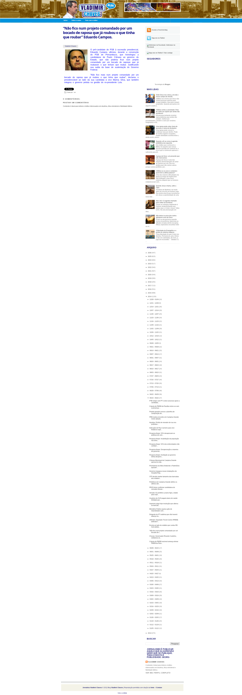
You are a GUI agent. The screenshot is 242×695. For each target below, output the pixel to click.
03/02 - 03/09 (154, 599)
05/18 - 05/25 (154, 559)
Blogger (167, 84)
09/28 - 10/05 (154, 343)
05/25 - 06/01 (154, 555)
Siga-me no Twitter (158, 38)
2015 (150, 293)
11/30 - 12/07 (154, 314)
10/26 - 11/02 (154, 332)
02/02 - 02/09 (154, 614)
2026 (150, 253)
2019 (150, 278)
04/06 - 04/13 (154, 581)
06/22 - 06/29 (154, 394)
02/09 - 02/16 (154, 610)
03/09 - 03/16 (154, 595)
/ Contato (159, 687)
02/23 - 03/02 (154, 603)
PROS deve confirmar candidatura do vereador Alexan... (162, 488)
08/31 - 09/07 (154, 358)
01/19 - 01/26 (154, 621)
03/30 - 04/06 (154, 584)
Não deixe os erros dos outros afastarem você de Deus (166, 216)
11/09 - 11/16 (154, 325)
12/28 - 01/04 (154, 299)
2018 (150, 282)
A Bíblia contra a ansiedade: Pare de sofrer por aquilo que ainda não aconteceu (168, 111)
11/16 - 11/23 (154, 321)
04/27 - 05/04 (154, 570)
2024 (150, 260)
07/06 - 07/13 (154, 387)
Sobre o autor (76, 20)
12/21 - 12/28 (154, 303)
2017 (150, 285)
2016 (150, 289)
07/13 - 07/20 (154, 383)
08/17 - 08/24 (154, 365)
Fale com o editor (91, 20)
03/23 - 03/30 (154, 588)
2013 (150, 633)
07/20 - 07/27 (154, 380)
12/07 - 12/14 (154, 310)
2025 (150, 256)
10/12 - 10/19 (154, 336)
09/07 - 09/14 (154, 354)
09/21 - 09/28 (154, 347)
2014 (150, 296)
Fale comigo (168, 53)
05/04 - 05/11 (154, 566)
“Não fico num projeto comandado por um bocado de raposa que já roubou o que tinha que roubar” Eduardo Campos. (99, 32)
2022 (150, 267)
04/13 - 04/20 (154, 577)
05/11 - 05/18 (154, 563)
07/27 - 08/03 (154, 376)
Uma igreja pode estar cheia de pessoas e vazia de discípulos (166, 127)
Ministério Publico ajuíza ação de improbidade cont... (160, 510)
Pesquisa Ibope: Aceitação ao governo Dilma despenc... (162, 456)
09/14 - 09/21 (154, 350)
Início (65, 20)
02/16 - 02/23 (154, 606)
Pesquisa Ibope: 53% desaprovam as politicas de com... (162, 434)
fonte (152, 687)
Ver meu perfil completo (158, 673)
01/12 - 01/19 (154, 625)
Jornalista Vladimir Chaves (92, 687)
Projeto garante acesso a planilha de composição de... (162, 412)
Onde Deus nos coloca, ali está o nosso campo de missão (167, 96)
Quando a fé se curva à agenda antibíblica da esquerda (166, 142)
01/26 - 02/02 (154, 617)
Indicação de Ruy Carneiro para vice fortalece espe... (161, 429)
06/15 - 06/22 (154, 398)
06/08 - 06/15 (154, 548)
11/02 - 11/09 (154, 329)
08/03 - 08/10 (154, 372)
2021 (150, 271)
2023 (150, 264)
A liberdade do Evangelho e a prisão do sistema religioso (166, 231)
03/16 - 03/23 (154, 592)
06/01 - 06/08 (154, 552)
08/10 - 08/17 (154, 369)
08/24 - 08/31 (154, 361)
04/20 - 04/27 (154, 573)
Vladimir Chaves (156, 662)
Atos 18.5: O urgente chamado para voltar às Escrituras (166, 201)
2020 (150, 275)
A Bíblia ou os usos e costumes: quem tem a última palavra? (166, 172)
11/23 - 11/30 (154, 318)
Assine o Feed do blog (159, 30)
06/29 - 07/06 (154, 391)
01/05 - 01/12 (154, 628)
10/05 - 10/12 (154, 339)
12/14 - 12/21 (154, 307)
